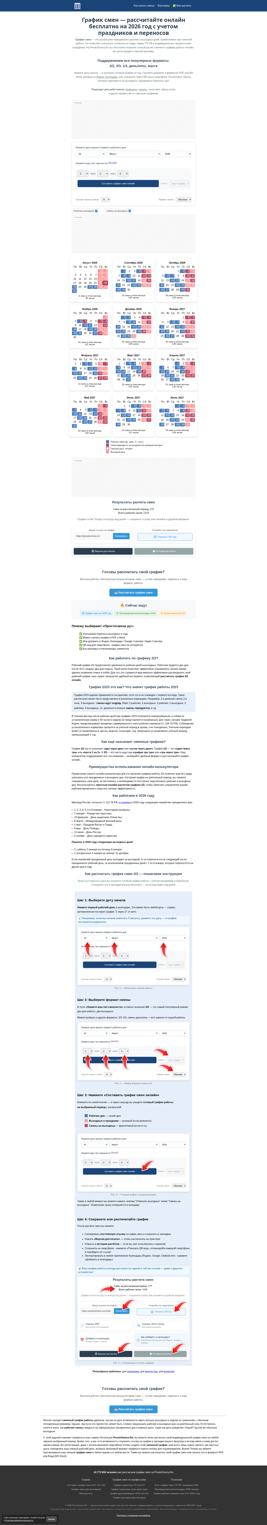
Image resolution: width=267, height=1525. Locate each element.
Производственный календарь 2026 (137, 613)
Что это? (112, 162)
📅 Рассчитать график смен (133, 592)
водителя (169, 1371)
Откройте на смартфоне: (165, 530)
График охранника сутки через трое (129, 1489)
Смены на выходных (117, 211)
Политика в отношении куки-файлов (133, 1515)
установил (125, 802)
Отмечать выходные (84, 211)
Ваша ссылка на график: (102, 530)
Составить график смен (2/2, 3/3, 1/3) (86, 1485)
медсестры (151, 1371)
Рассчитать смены (144, 5)
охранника (133, 1371)
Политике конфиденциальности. (19, 1520)
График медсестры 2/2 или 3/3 (129, 1485)
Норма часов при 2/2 (174, 613)
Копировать (121, 536)
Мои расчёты (86, 1493)
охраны (143, 89)
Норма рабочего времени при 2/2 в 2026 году (177, 1493)
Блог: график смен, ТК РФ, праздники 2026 (177, 1485)
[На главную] (77, 5)
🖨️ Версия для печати (103, 551)
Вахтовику (164, 5)
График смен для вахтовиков (86, 1489)
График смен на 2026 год (98, 613)
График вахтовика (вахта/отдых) (129, 1498)
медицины (131, 89)
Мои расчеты (183, 5)
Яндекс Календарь (107, 77)
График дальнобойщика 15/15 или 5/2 (129, 1493)
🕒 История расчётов (164, 551)
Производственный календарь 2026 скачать (177, 1489)
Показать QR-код (167, 536)
